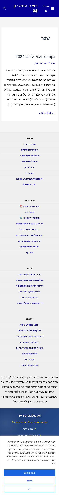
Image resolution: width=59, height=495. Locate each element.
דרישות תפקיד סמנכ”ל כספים (29, 303)
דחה (29, 489)
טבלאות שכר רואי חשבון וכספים (29, 280)
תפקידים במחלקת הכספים (29, 274)
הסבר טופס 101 (29, 184)
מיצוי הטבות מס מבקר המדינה (29, 348)
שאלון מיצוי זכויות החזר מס (29, 330)
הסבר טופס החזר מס (29, 324)
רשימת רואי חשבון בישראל (29, 241)
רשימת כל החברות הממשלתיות (29, 235)
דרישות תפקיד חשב (29, 297)
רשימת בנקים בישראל (29, 229)
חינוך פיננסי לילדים (29, 150)
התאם (29, 480)
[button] (4, 8)
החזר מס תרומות (29, 353)
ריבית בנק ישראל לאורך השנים (29, 223)
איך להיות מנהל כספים (29, 155)
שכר (52, 63)
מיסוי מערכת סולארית (29, 342)
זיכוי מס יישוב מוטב (29, 365)
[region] (29, 465)
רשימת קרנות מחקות (29, 246)
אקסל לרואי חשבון (29, 161)
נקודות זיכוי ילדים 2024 (35, 56)
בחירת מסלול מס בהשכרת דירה (29, 336)
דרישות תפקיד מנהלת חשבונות (29, 285)
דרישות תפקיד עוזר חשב (29, 291)
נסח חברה (29, 173)
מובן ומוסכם (29, 472)
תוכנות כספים (30, 144)
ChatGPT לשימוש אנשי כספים (29, 178)
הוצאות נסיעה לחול (31, 217)
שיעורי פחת (29, 212)
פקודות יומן (29, 167)
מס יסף (29, 252)
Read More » (47, 113)
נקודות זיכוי (30, 359)
